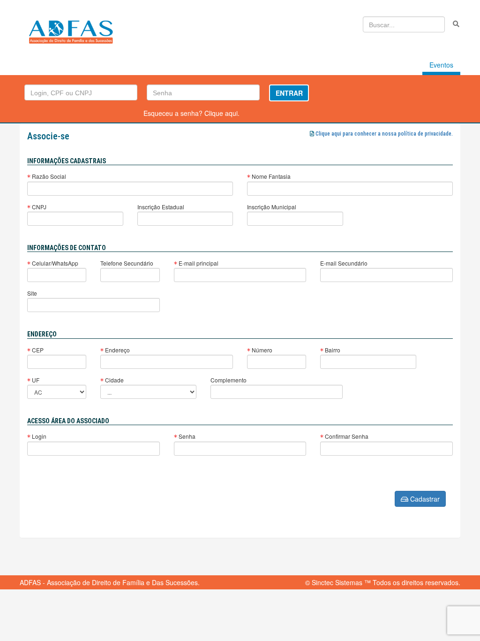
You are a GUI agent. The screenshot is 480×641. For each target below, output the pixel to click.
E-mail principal (197, 263)
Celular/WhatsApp (54, 263)
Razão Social (48, 176)
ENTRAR (289, 93)
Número (261, 350)
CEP (37, 350)
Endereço (117, 350)
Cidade (114, 380)
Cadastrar (424, 499)
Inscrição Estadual (160, 207)
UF (34, 380)
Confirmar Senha (345, 436)
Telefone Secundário (126, 263)
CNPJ (38, 207)
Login (38, 436)
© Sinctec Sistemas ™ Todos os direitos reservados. (382, 582)
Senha (186, 436)
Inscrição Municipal (271, 207)
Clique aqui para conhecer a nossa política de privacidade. (384, 133)
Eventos (441, 64)
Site (32, 293)
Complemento (228, 380)
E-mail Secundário (344, 263)
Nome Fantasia (270, 176)
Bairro (331, 350)
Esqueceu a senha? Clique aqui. (191, 113)
